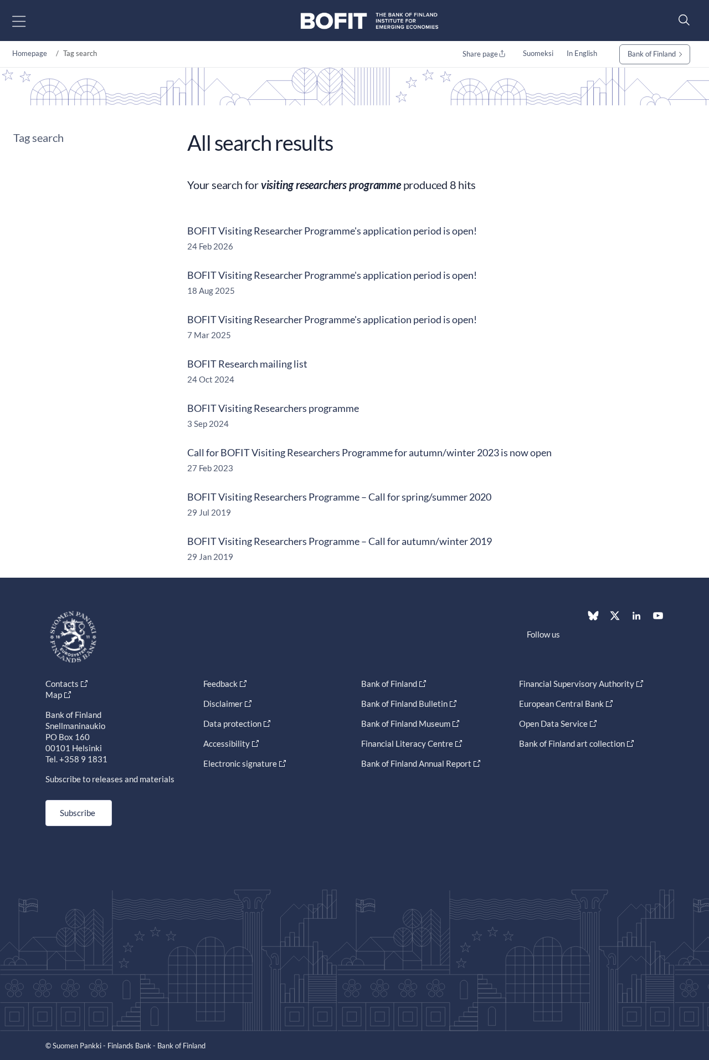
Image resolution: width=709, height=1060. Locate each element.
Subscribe (77, 813)
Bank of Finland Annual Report (416, 763)
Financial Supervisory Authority (576, 684)
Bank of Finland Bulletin (404, 704)
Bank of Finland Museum (405, 723)
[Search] (681, 20)
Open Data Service (553, 723)
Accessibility (226, 743)
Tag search (38, 137)
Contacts (62, 684)
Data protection (232, 723)
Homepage (29, 53)
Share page (480, 53)
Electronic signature (240, 763)
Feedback (220, 684)
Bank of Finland (652, 53)
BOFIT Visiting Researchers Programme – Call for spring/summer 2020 (339, 497)
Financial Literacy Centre (407, 743)
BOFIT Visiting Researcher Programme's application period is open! (332, 231)
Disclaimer (223, 704)
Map (53, 695)
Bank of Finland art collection (572, 743)
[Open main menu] (29, 21)
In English (582, 53)
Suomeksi (538, 53)
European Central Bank (561, 704)
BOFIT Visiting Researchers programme (273, 408)
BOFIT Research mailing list (247, 364)
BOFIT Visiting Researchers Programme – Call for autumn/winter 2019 (339, 541)
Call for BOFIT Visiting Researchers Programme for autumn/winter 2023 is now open (369, 452)
